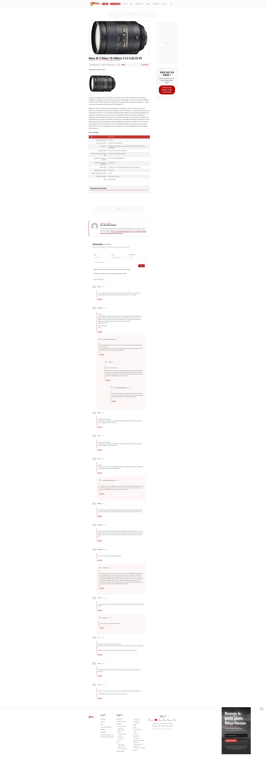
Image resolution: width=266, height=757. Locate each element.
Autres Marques (122, 734)
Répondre (99, 299)
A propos (164, 3)
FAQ (102, 724)
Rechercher (170, 3)
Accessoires (121, 738)
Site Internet (131, 254)
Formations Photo (115, 3)
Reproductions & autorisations (160, 723)
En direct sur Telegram (139, 748)
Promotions (136, 719)
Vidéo (134, 731)
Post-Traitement (137, 729)
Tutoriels (148, 3)
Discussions (136, 738)
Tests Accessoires (122, 748)
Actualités (124, 3)
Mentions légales (156, 725)
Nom (95, 254)
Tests (131, 3)
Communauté (156, 3)
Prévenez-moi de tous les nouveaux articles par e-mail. (110, 273)
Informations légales (106, 727)
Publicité (103, 729)
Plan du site (104, 732)
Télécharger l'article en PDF (97, 69)
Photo (134, 727)
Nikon (119, 732)
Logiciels (120, 736)
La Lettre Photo (122, 726)
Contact (103, 721)
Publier (141, 266)
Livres (119, 740)
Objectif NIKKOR (145, 64)
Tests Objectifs (121, 746)
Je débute (105, 3)
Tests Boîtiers (121, 744)
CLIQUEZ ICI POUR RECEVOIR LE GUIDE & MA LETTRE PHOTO (166, 90)
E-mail (113, 254)
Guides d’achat (139, 3)
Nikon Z (135, 733)
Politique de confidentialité (167, 725)
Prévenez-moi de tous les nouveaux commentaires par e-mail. (112, 269)
